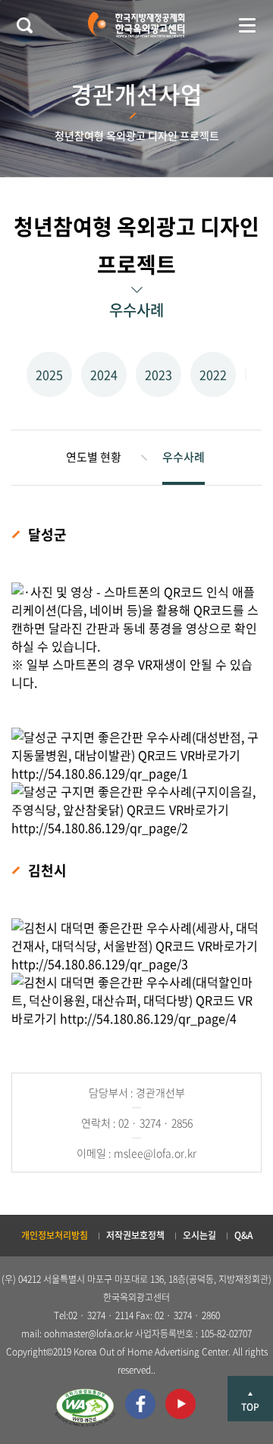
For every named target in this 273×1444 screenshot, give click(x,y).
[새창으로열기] (85, 1408)
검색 (24, 25)
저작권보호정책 (135, 1235)
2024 (104, 374)
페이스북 (140, 1404)
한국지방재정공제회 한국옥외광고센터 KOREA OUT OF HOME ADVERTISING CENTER (136, 25)
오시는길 (199, 1235)
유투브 (180, 1404)
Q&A (243, 1235)
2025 (49, 374)
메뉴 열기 (247, 25)
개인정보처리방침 (54, 1235)
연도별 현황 (93, 457)
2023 (158, 374)
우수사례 (183, 457)
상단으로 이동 (250, 1398)
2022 (213, 374)
